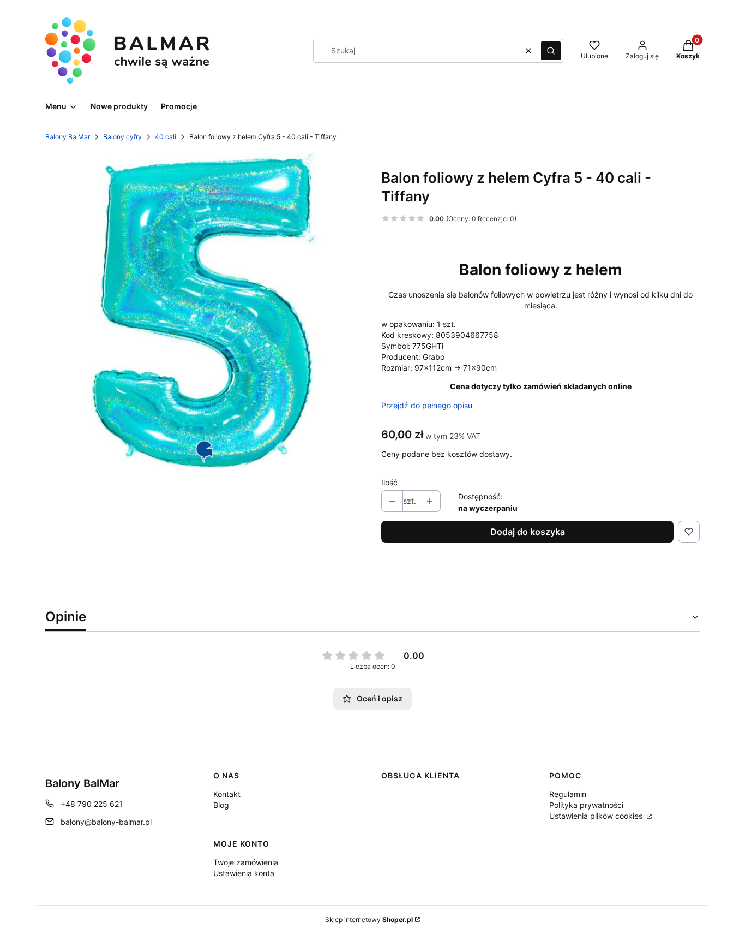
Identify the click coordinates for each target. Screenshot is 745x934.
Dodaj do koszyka (527, 531)
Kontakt (227, 794)
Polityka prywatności (586, 805)
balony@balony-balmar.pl (106, 821)
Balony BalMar (67, 137)
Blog (221, 805)
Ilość (389, 482)
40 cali (165, 137)
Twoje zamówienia (245, 862)
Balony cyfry (122, 137)
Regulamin (567, 794)
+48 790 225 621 (92, 803)
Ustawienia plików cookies (597, 815)
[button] (551, 50)
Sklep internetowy (369, 919)
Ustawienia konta (243, 873)
